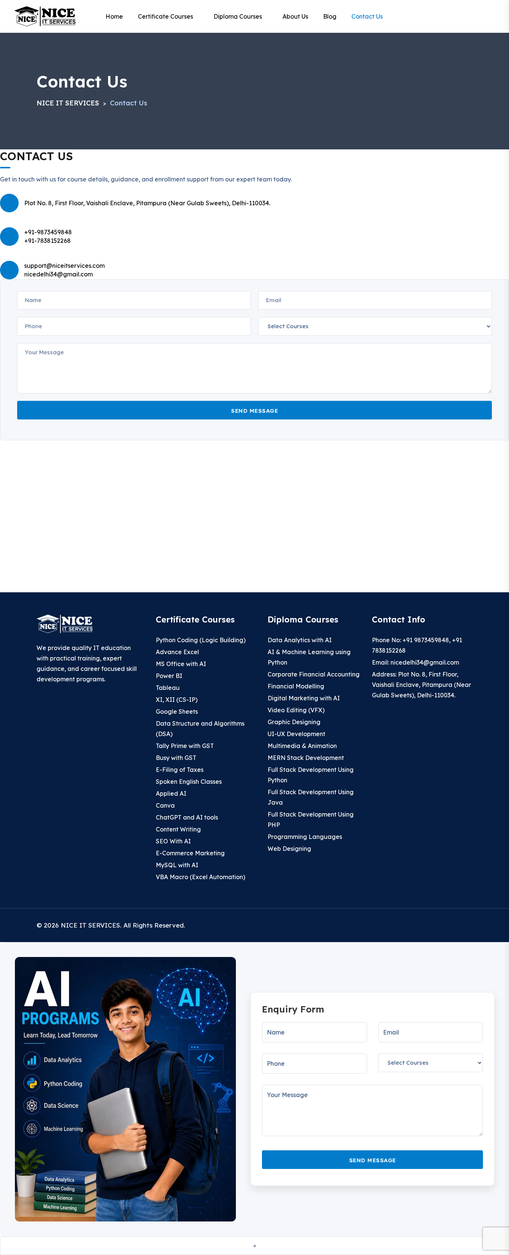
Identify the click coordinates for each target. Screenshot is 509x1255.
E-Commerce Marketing (190, 853)
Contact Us (367, 16)
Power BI (169, 675)
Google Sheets (177, 711)
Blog (329, 16)
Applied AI (171, 793)
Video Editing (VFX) (296, 710)
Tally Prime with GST (185, 745)
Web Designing (289, 848)
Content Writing (178, 829)
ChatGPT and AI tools (187, 817)
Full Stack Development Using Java (311, 797)
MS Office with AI (181, 664)
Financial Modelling (296, 686)
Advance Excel (177, 652)
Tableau (168, 687)
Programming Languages (305, 836)
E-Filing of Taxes (179, 769)
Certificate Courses (165, 16)
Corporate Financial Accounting (314, 674)
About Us (295, 16)
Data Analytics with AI (300, 640)
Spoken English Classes (189, 781)
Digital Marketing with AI (304, 698)
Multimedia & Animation (302, 745)
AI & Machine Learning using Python (309, 657)
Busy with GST (176, 757)
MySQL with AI (177, 865)
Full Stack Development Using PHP (311, 819)
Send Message (254, 410)
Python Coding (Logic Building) (201, 640)
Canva (165, 805)
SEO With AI (173, 841)
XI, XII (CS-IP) (176, 699)
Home (114, 16)
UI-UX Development (296, 734)
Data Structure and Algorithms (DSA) (200, 729)
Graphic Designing (294, 722)
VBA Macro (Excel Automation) (200, 877)
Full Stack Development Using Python (311, 775)
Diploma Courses (238, 16)
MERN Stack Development (306, 757)
